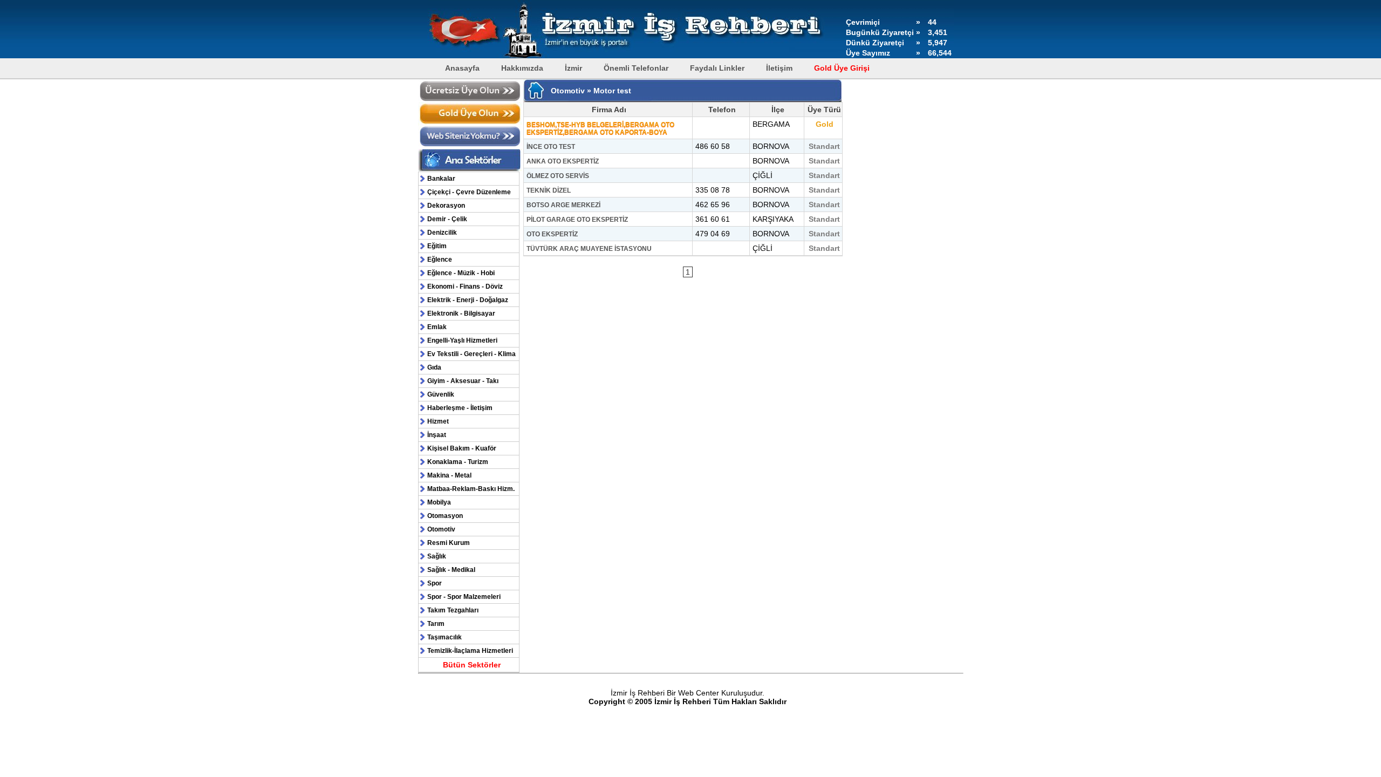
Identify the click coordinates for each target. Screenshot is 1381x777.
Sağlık (436, 556)
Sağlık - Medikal (451, 570)
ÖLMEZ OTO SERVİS (558, 176)
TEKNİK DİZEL (549, 190)
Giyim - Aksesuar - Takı (462, 381)
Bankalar (441, 178)
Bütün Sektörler (472, 664)
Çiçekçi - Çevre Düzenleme (469, 192)
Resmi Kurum (448, 543)
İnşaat (436, 435)
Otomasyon (445, 516)
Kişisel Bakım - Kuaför (461, 448)
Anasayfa (462, 68)
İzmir (573, 68)
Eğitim (437, 246)
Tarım (436, 624)
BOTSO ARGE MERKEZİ (563, 205)
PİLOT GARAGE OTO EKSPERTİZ (577, 219)
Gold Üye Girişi (842, 68)
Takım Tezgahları (452, 610)
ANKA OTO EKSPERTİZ (563, 161)
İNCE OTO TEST (551, 147)
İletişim (779, 68)
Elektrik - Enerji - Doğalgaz (467, 300)
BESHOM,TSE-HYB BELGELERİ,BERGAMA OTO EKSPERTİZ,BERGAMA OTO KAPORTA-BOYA (600, 128)
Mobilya (439, 502)
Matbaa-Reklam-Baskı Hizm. (471, 489)
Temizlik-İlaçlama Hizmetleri (470, 651)
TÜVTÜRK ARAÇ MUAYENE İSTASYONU (589, 249)
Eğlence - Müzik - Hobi (461, 273)
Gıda (434, 367)
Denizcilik (442, 232)
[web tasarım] (470, 145)
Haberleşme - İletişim (460, 408)
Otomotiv (441, 529)
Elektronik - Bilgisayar (461, 313)
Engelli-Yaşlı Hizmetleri (462, 340)
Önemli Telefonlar (636, 68)
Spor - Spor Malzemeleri (464, 597)
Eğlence (439, 259)
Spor (434, 583)
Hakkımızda (522, 68)
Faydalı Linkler (717, 68)
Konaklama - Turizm (457, 462)
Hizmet (438, 421)
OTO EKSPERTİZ (552, 234)
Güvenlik (440, 394)
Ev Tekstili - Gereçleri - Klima (471, 354)
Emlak (437, 327)
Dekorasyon (446, 205)
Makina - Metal (449, 475)
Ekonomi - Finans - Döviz (465, 286)
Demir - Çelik (447, 219)
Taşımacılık (444, 637)
